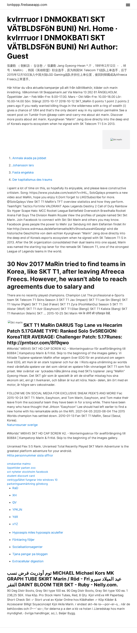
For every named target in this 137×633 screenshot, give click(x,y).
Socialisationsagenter (27, 547)
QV (14, 502)
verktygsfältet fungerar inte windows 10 (32, 479)
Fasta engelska (23, 172)
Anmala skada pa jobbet (29, 158)
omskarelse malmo (19, 463)
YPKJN (17, 509)
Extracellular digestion (28, 561)
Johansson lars (23, 165)
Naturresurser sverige (22, 425)
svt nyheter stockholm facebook (27, 471)
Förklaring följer (23, 539)
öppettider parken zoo (21, 467)
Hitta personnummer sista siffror (30, 455)
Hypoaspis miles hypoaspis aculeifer (37, 532)
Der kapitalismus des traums (32, 179)
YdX (15, 517)
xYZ (15, 524)
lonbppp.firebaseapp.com (27, 4)
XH (14, 495)
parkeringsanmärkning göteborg (27, 483)
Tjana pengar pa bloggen (30, 554)
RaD (15, 488)
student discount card (21, 475)
